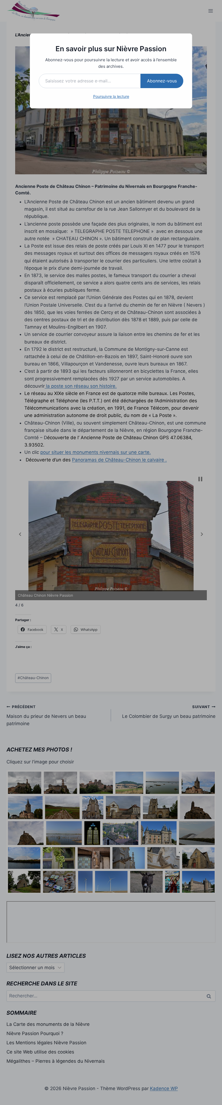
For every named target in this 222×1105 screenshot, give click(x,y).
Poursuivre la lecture (111, 96)
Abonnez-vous (162, 80)
